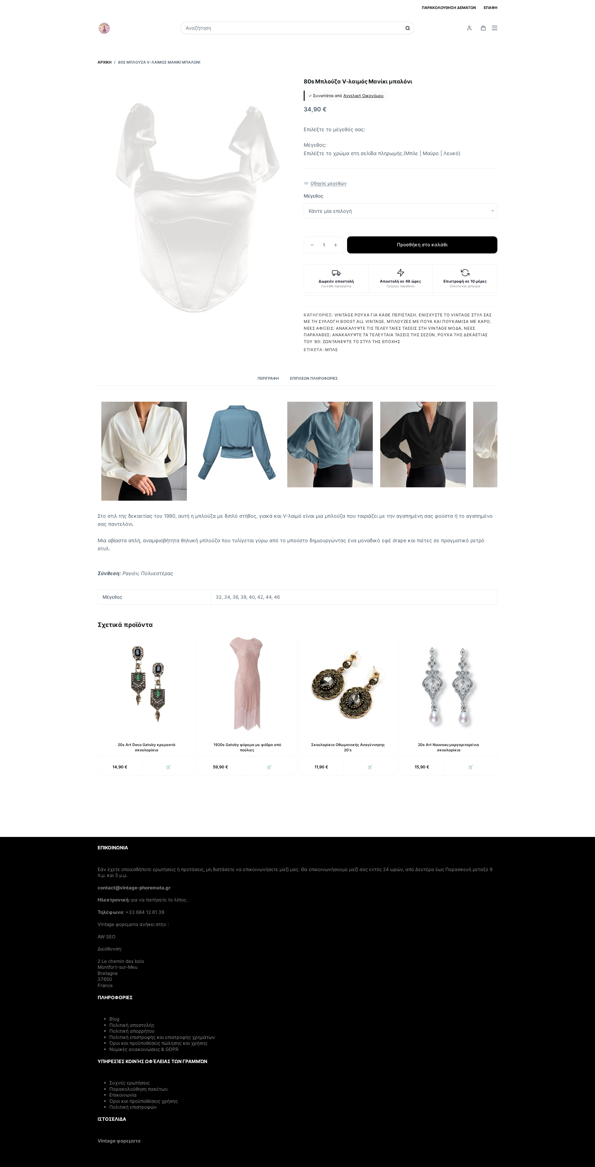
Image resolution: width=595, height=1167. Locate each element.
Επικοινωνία (123, 1095)
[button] (325, 183)
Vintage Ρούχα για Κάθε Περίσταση (375, 314)
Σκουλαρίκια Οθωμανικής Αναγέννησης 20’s (348, 747)
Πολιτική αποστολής (131, 1025)
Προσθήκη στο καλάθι (422, 245)
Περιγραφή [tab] (268, 378)
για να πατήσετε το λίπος (158, 900)
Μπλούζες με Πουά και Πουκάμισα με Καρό (438, 321)
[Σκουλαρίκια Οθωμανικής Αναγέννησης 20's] (348, 683)
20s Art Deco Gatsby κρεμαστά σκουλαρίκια (146, 747)
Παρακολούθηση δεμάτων (449, 7)
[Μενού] (494, 28)
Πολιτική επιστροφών (133, 1107)
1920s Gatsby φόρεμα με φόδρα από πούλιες (247, 747)
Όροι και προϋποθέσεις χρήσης (143, 1101)
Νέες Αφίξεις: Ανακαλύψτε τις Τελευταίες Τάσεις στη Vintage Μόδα (382, 328)
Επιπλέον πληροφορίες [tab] (314, 378)
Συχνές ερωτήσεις (129, 1083)
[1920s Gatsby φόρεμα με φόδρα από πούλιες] (247, 683)
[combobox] (293, 28)
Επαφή (490, 7)
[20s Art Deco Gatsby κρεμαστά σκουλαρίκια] (146, 683)
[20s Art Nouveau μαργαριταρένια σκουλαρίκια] (448, 683)
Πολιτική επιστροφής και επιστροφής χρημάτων (162, 1037)
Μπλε (331, 349)
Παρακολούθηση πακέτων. (139, 1089)
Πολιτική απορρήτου (132, 1031)
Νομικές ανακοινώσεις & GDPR (143, 1049)
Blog (114, 1019)
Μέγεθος (313, 196)
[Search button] (408, 28)
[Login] (469, 28)
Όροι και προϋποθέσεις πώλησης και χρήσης (158, 1043)
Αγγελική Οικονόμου (363, 95)
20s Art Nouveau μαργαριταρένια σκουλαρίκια (448, 747)
